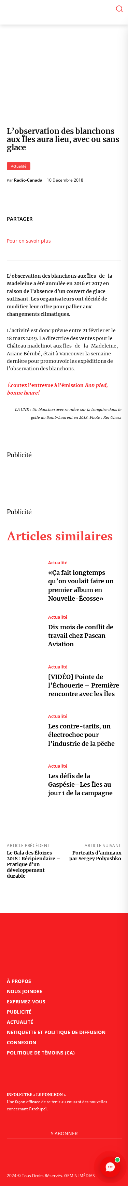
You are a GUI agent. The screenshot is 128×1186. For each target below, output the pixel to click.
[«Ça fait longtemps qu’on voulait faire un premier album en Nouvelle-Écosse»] (24, 581)
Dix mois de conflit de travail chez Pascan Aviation (80, 635)
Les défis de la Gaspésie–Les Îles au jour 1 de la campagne (80, 784)
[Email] (98, 218)
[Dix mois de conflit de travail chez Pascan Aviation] (24, 631)
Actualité (18, 166)
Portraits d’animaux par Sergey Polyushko (95, 856)
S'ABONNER (64, 1133)
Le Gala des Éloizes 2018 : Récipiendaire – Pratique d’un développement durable (33, 864)
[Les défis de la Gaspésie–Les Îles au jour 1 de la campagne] (24, 780)
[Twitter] (28, 1158)
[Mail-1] (59, 1158)
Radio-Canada (28, 180)
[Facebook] (66, 218)
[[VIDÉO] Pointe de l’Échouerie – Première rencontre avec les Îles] (24, 681)
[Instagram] (43, 1158)
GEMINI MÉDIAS (79, 1176)
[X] (82, 218)
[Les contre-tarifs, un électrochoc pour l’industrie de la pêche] (24, 731)
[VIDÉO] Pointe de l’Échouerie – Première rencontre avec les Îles (83, 685)
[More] (114, 218)
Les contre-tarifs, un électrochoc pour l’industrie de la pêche (81, 734)
